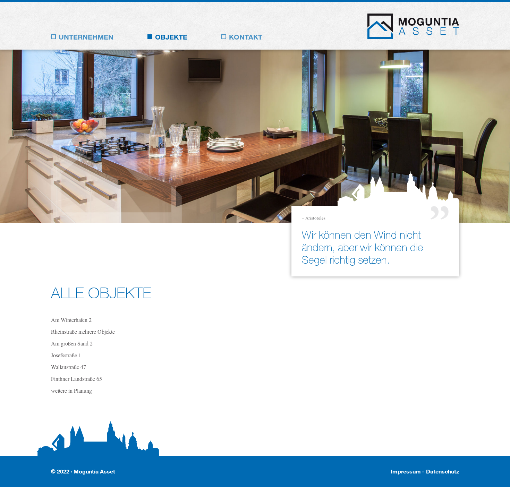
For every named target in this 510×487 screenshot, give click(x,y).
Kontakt (245, 37)
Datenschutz (442, 471)
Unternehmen (86, 37)
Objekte (171, 37)
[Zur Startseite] (413, 37)
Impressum (406, 471)
